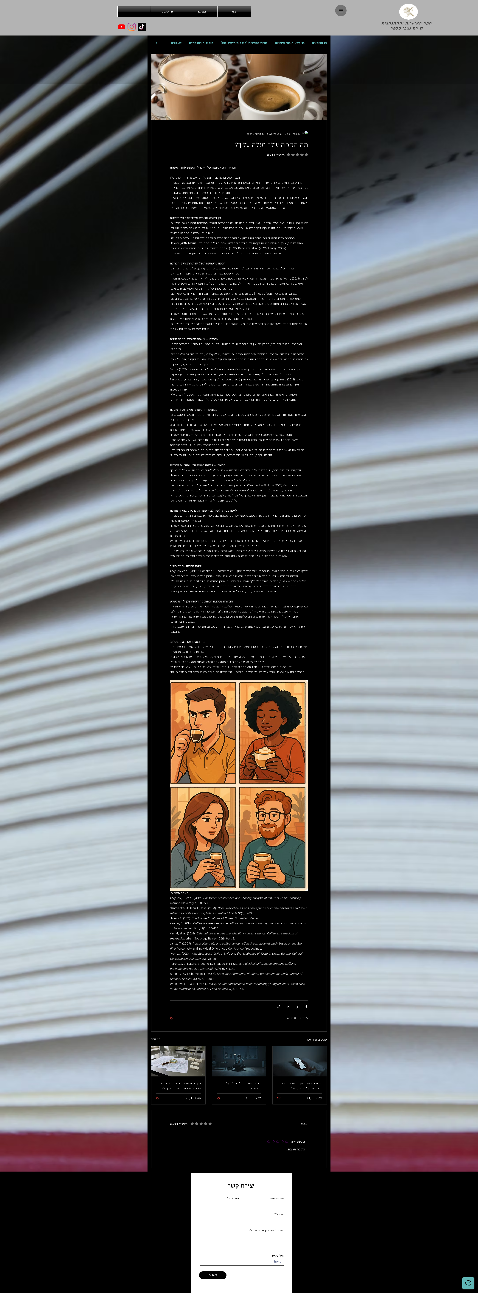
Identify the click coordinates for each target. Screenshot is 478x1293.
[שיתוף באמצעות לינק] (279, 1006)
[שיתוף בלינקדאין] (288, 1006)
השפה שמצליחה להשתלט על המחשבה (243, 1085)
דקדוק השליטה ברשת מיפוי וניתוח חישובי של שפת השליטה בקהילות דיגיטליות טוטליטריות (180, 1086)
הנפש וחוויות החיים (201, 43)
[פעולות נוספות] (172, 134)
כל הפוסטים (319, 43)
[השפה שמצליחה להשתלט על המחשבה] (239, 1061)
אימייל (280, 1214)
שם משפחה (277, 1198)
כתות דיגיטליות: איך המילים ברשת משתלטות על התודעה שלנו (302, 1085)
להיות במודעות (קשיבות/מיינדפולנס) (244, 43)
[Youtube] (121, 27)
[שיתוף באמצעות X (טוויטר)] (297, 1006)
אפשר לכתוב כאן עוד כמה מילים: (265, 1230)
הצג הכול (155, 1039)
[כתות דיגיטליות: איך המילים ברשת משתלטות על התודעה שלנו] (300, 1061)
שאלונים (176, 43)
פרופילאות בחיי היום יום (290, 43)
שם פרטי (234, 1198)
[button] (156, 42)
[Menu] (341, 10)
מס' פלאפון (277, 1255)
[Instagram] (132, 27)
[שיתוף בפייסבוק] (306, 1006)
